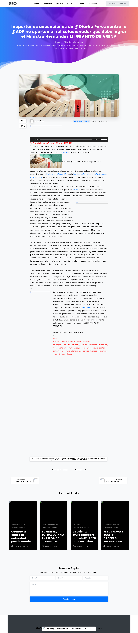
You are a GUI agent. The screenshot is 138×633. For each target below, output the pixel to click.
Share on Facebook (60, 470)
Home (57, 42)
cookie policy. (86, 629)
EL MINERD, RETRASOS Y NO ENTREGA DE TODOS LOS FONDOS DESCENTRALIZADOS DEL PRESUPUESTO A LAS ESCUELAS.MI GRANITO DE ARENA (53, 536)
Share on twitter (81, 470)
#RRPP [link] (76, 189)
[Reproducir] (32, 139)
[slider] (104, 139)
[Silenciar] (99, 139)
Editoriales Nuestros (73, 42)
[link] (48, 143)
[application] (69, 139)
